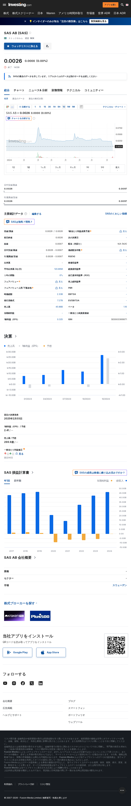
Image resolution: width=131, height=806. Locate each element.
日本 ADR (120, 13)
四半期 (17, 480)
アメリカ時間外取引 (71, 13)
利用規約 (8, 784)
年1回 (7, 480)
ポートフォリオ (76, 714)
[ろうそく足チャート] (7, 107)
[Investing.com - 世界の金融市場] (20, 5)
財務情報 (57, 90)
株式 (6, 13)
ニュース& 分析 (38, 90)
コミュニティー (94, 90)
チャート (19, 90)
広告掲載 (7, 708)
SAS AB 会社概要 (18, 557)
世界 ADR (104, 13)
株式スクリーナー (23, 13)
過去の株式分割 (36, 98)
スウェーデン (120, 585)
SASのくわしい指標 (116, 213)
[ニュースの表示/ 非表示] (81, 107)
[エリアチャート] (12, 107)
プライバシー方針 (26, 784)
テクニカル (73, 90)
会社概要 (7, 701)
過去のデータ (18, 98)
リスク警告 (45, 784)
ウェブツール (75, 721)
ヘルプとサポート (12, 714)
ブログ (71, 701)
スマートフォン (76, 708)
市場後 (90, 13)
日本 (40, 13)
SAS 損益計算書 (16, 472)
